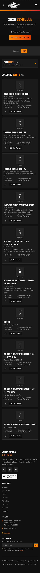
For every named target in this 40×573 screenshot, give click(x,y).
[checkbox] (2, 549)
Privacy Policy (21, 564)
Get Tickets (17, 111)
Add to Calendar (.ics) (21, 32)
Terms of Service (7, 564)
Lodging (4, 511)
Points (4, 494)
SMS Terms (34, 564)
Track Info (5, 504)
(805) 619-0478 (10, 528)
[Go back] (4, 5)
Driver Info (5, 501)
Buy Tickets (6, 491)
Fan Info (4, 497)
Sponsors (5, 508)
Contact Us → (7, 533)
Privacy (22, 550)
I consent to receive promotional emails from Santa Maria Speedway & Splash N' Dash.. (19, 549)
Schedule (5, 487)
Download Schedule (21, 37)
